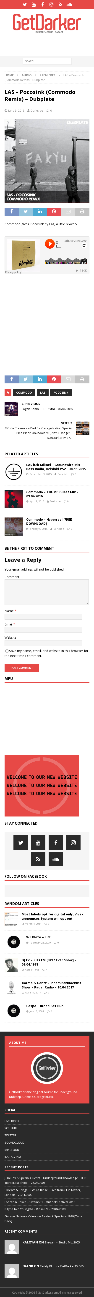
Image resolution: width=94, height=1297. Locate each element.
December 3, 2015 (40, 474)
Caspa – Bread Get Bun (44, 1006)
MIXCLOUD (12, 1150)
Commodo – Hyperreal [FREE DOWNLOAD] (49, 521)
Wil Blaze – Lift (38, 937)
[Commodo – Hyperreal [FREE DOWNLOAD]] (14, 526)
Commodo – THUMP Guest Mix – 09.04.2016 (52, 494)
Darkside (37, 110)
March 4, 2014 (33, 923)
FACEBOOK (12, 1121)
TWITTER (10, 1135)
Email (9, 624)
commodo (24, 393)
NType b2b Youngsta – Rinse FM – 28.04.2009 (35, 1209)
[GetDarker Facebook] (43, 4)
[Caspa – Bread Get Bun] (14, 1010)
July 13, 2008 (36, 1011)
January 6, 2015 (38, 528)
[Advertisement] (49, 44)
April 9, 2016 (36, 501)
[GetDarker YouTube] (34, 4)
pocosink (60, 393)
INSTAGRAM (13, 1157)
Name (10, 611)
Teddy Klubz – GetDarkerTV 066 (62, 1266)
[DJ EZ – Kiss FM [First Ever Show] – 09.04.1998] (11, 965)
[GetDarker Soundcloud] (69, 4)
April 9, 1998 (32, 969)
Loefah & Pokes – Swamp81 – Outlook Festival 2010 (40, 1202)
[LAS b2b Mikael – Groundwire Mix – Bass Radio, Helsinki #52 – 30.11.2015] (14, 472)
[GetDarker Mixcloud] (60, 4)
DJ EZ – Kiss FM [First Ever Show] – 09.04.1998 (49, 962)
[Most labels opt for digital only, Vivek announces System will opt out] (11, 919)
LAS (42, 393)
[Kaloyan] (12, 1252)
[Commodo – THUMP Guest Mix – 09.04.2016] (14, 499)
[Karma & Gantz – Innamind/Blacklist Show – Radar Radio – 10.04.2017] (11, 988)
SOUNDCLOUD (14, 1142)
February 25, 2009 (40, 942)
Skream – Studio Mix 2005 (62, 1242)
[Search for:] (47, 61)
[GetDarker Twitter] (25, 4)
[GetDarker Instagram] (51, 4)
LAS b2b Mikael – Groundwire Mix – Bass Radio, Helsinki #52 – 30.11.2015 (56, 467)
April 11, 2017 (33, 992)
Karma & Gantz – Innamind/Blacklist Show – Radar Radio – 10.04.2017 (51, 985)
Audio (27, 75)
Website (10, 637)
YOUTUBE (11, 1128)
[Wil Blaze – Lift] (14, 942)
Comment (12, 577)
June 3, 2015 (16, 110)
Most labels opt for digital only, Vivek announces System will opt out (53, 916)
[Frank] (12, 1276)
